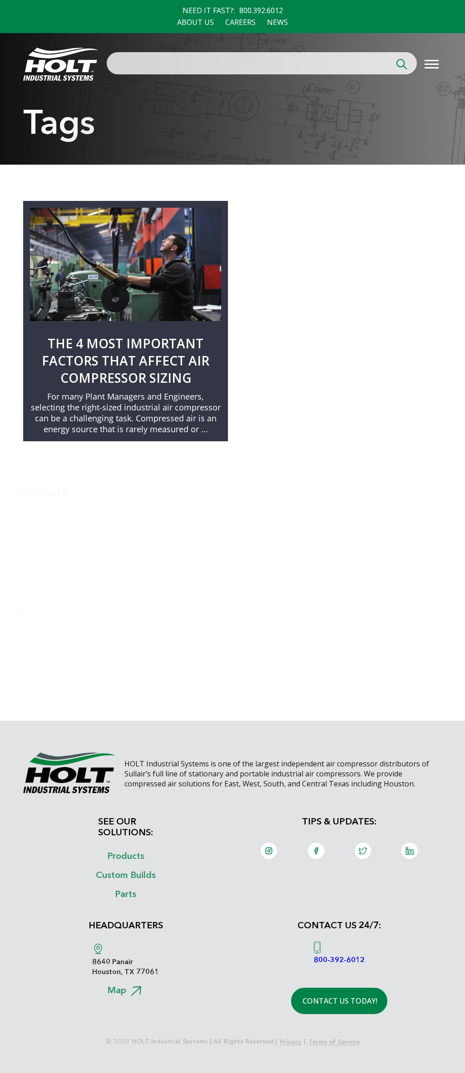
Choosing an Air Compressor (63, 641)
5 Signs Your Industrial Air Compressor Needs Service (117, 581)
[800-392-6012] (317, 947)
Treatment (23, 683)
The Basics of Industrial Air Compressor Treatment (112, 553)
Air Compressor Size (43, 627)
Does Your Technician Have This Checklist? (92, 525)
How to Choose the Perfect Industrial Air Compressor (119, 539)
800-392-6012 (339, 959)
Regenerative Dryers (44, 669)
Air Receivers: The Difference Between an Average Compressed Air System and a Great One (194, 511)
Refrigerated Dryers (44, 655)
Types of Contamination (53, 698)
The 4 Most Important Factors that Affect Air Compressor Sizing (125, 360)
